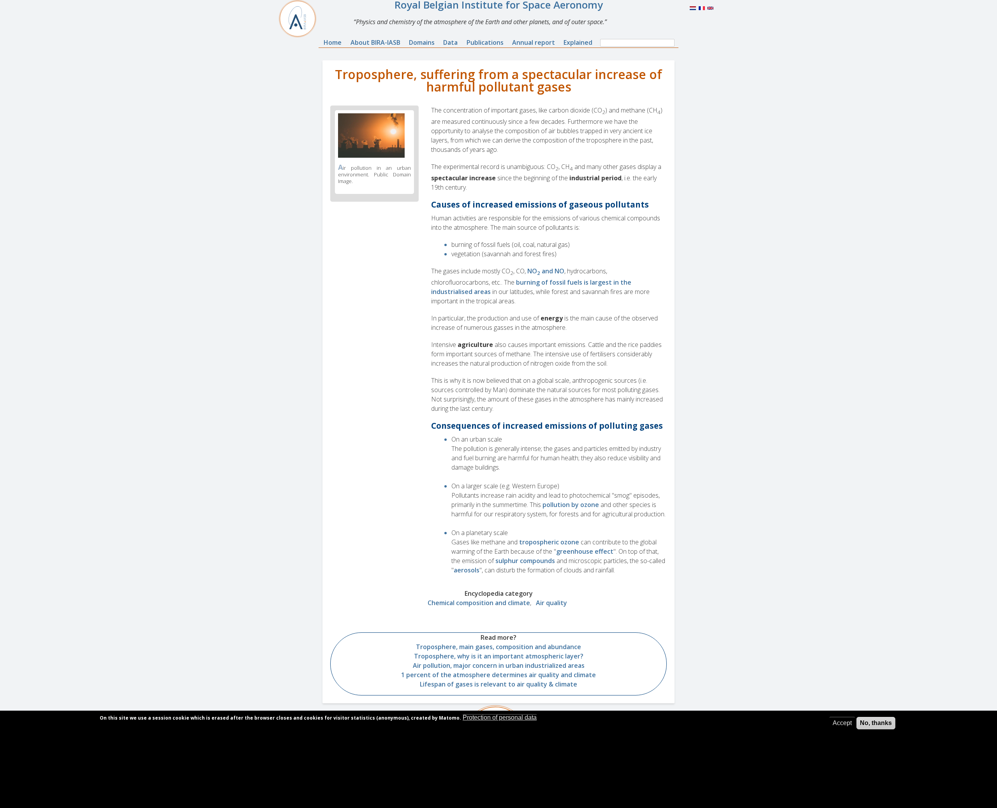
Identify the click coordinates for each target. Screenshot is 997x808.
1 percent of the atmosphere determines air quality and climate (498, 675)
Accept (842, 723)
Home (333, 42)
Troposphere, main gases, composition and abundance (498, 647)
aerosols (466, 570)
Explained (578, 42)
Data (450, 42)
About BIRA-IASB (375, 42)
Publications (485, 42)
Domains (422, 42)
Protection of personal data (500, 717)
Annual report (533, 42)
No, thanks (876, 723)
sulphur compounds (525, 560)
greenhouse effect (584, 551)
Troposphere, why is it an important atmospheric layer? (498, 656)
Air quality (551, 603)
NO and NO (545, 271)
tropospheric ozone (549, 542)
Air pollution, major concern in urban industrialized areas (499, 665)
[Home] (300, 18)
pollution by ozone (571, 504)
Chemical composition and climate (479, 603)
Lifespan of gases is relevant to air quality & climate (498, 684)
